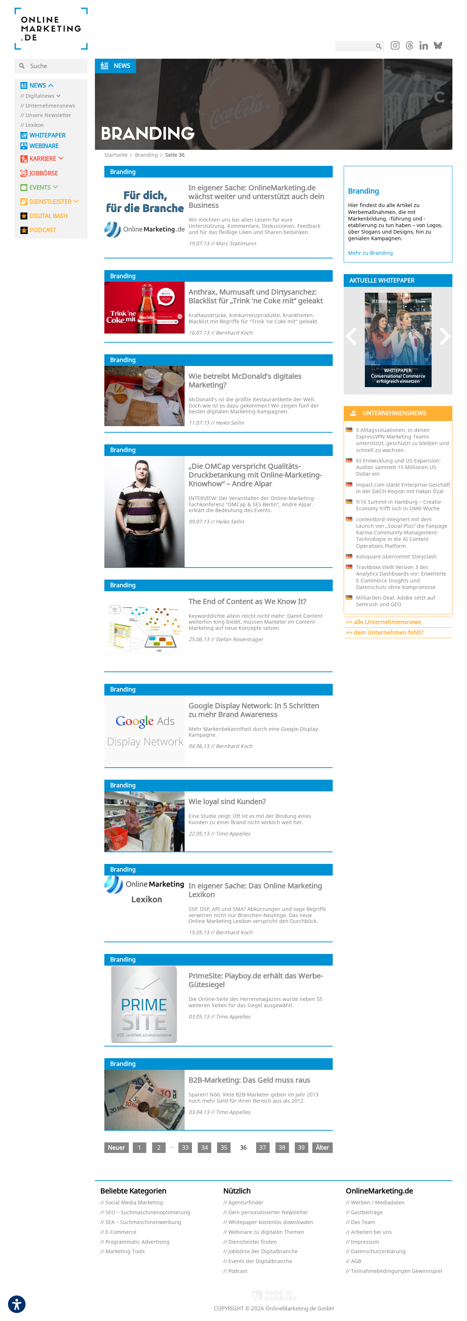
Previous (354, 336)
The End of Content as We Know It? (247, 601)
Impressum (365, 1242)
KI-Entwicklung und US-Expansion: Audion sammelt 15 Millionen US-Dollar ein (398, 467)
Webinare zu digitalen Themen (266, 1232)
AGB (356, 1261)
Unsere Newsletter (48, 115)
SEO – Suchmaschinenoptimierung (147, 1212)
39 (301, 1147)
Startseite (116, 154)
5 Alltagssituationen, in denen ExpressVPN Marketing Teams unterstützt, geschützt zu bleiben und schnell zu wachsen (402, 440)
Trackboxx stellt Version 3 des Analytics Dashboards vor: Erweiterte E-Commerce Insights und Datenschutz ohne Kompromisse (401, 577)
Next (442, 336)
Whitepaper (48, 135)
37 (262, 1147)
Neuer (116, 1147)
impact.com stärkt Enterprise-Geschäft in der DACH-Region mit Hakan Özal (403, 488)
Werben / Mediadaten (378, 1203)
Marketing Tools (125, 1251)
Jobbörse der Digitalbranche (263, 1251)
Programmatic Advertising (137, 1242)
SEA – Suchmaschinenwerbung (143, 1222)
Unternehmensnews (50, 106)
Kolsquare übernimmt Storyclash (396, 556)
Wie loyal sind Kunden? (227, 801)
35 (224, 1147)
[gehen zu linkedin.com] (424, 47)
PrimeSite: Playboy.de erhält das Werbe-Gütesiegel (256, 980)
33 (185, 1147)
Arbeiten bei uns (371, 1232)
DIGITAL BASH (49, 216)
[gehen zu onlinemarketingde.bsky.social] (438, 47)
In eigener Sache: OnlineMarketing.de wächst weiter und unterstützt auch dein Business (256, 196)
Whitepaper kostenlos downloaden (270, 1222)
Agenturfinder (245, 1203)
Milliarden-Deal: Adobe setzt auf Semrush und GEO (395, 601)
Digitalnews (40, 96)
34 (204, 1147)
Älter (322, 1147)
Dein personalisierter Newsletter (268, 1212)
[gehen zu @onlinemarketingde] (409, 47)
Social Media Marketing (134, 1203)
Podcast (237, 1271)
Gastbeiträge (367, 1212)
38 (282, 1147)
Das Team (363, 1222)
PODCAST (43, 230)
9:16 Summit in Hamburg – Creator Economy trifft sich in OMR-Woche (398, 505)
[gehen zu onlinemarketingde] (395, 47)
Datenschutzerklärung (378, 1251)
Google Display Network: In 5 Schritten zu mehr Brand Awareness (254, 710)
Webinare (44, 146)
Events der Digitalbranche (260, 1261)
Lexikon (35, 125)
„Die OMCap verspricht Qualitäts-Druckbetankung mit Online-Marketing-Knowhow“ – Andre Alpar (255, 474)
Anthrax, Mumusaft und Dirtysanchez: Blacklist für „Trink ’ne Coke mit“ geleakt (256, 296)
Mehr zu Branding (370, 252)
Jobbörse (44, 173)
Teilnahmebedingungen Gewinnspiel (396, 1271)
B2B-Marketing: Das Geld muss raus (249, 1080)
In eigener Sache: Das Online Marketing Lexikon (255, 890)
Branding (146, 154)
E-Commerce (120, 1232)
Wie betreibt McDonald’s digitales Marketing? (245, 380)
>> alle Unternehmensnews (383, 622)
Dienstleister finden (252, 1242)
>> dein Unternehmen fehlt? (384, 632)
